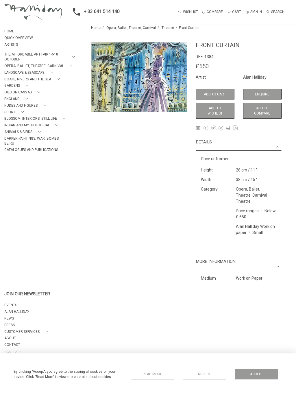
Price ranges (247, 210)
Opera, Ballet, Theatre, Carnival (131, 28)
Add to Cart (215, 94)
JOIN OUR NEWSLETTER (27, 293)
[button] (40, 57)
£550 (202, 66)
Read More (152, 374)
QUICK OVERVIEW (18, 38)
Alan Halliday (255, 77)
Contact (12, 345)
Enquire (262, 94)
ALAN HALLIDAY (16, 312)
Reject (204, 374)
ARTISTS (11, 45)
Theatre (168, 28)
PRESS (9, 325)
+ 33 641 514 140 (102, 11)
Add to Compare (262, 110)
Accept (256, 374)
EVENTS (10, 305)
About (10, 338)
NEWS (9, 318)
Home (96, 28)
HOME (9, 31)
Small (257, 232)
